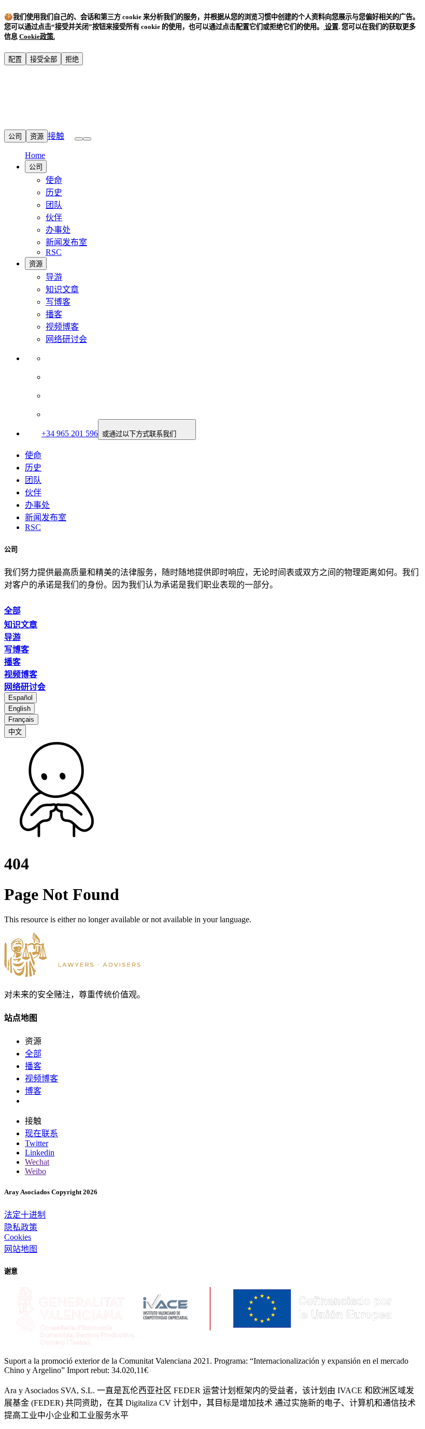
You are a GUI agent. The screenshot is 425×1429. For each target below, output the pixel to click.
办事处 (58, 229)
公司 (15, 136)
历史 (54, 192)
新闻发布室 (66, 242)
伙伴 (54, 217)
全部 (33, 1053)
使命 (54, 180)
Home (35, 155)
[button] (87, 138)
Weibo (35, 1171)
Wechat (37, 1162)
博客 (33, 1091)
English (19, 708)
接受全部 (43, 59)
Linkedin (39, 1152)
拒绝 (72, 59)
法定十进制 (25, 1214)
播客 (54, 314)
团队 (54, 205)
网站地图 (20, 1249)
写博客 (58, 301)
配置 (15, 59)
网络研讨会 (66, 339)
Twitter (36, 1143)
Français (21, 719)
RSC (54, 252)
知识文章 (62, 289)
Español (20, 698)
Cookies (17, 1237)
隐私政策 (20, 1227)
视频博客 (62, 326)
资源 (37, 136)
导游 (54, 277)
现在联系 (41, 1133)
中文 (15, 732)
